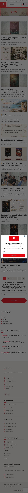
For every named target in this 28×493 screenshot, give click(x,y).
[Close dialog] (25, 236)
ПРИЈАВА (14, 255)
